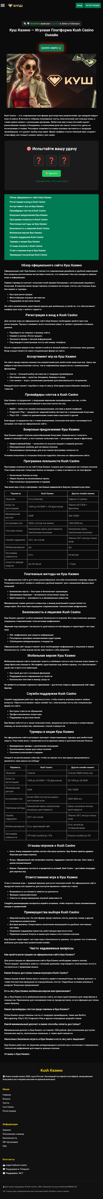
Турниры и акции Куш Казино (25, 241)
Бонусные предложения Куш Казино (29, 215)
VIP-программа (10, 1142)
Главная (7, 1095)
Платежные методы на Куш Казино (28, 224)
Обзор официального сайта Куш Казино (31, 197)
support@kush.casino (16, 1165)
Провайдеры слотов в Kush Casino (28, 210)
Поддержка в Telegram (17, 1169)
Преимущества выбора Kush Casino (28, 255)
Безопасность (10, 1138)
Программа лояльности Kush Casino (29, 219)
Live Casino (8, 1107)
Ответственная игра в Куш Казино (28, 250)
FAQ (5, 1146)
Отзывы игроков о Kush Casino (26, 246)
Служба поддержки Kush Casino (26, 237)
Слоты (6, 1103)
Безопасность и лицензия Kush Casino (29, 228)
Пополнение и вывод (13, 1134)
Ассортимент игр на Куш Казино (27, 206)
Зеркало (7, 1130)
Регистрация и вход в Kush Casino (27, 202)
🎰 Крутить (51, 173)
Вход (79, 5)
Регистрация (92, 5)
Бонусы (6, 1099)
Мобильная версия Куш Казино (26, 232)
